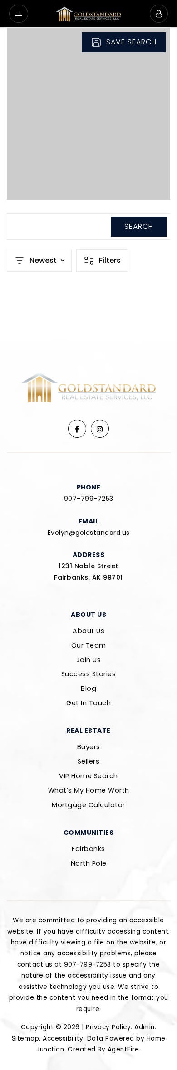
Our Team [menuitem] (88, 645)
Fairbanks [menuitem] (88, 848)
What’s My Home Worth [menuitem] (88, 790)
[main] (88, 184)
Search (138, 226)
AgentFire (123, 1049)
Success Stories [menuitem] (88, 673)
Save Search (131, 42)
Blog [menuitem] (88, 688)
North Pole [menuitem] (89, 863)
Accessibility (63, 1038)
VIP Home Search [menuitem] (88, 775)
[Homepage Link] (88, 13)
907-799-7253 (88, 498)
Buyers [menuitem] (88, 746)
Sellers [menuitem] (89, 761)
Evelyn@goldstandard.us (89, 532)
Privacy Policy (108, 1027)
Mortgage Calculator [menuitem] (88, 804)
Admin (144, 1027)
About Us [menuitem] (88, 630)
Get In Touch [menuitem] (88, 702)
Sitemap (25, 1038)
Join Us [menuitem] (88, 659)
